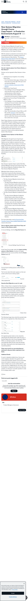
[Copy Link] (5, 40)
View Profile (22, 410)
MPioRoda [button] (7, 36)
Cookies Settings (13, 596)
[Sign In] (26, 1)
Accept (12, 593)
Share (3, 374)
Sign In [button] (14, 391)
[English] (7, 1)
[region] (13, 591)
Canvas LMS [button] (4, 380)
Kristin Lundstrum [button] (23, 38)
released (13, 112)
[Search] (23, 1)
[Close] (24, 583)
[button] (2, 37)
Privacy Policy (15, 589)
